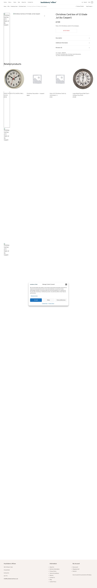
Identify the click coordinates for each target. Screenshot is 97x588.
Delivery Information (54, 569)
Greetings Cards (14, 6)
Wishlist (74, 571)
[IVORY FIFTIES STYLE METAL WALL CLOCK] (14, 78)
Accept (36, 300)
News (15, 2)
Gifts (8, 6)
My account (75, 567)
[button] (66, 284)
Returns (51, 575)
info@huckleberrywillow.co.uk (11, 578)
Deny (48, 300)
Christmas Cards (22, 6)
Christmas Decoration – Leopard (35, 93)
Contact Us (30, 2)
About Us (24, 2)
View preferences (61, 300)
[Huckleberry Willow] (48, 2)
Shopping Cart (76, 569)
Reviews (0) (59, 47)
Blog (51, 579)
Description (59, 38)
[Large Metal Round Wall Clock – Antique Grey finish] (83, 78)
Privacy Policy (51, 303)
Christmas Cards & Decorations (74, 54)
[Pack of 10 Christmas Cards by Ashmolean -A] (60, 78)
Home (5, 2)
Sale (19, 2)
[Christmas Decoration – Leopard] (37, 78)
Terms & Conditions (54, 573)
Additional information (62, 43)
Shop (9, 2)
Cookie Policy (45, 303)
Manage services (34, 296)
